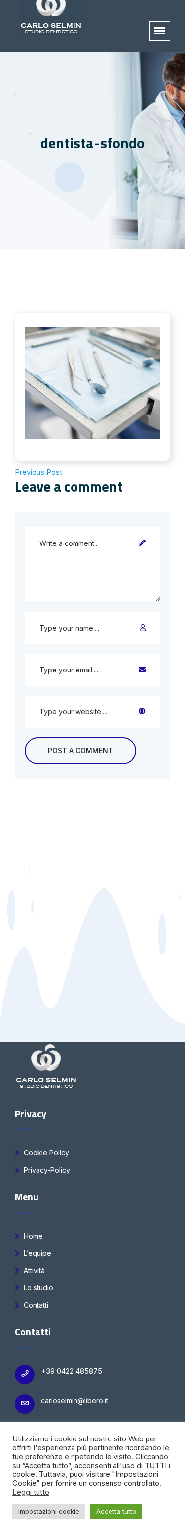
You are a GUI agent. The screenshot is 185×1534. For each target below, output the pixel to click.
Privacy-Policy (46, 1170)
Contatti (35, 1305)
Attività (33, 1270)
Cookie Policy (45, 1153)
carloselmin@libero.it (74, 1400)
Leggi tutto (30, 1492)
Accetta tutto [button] (116, 1511)
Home (32, 1236)
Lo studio (37, 1287)
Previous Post (38, 472)
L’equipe (36, 1253)
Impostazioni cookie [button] (48, 1511)
